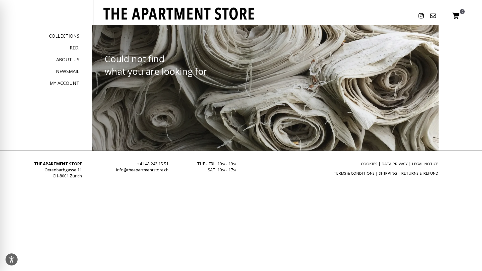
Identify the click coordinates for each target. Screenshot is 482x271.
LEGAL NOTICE (425, 163)
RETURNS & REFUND (419, 173)
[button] (421, 16)
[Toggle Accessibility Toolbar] (11, 259)
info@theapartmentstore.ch (142, 170)
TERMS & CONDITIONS (354, 173)
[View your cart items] (456, 16)
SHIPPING (388, 173)
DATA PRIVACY (395, 163)
